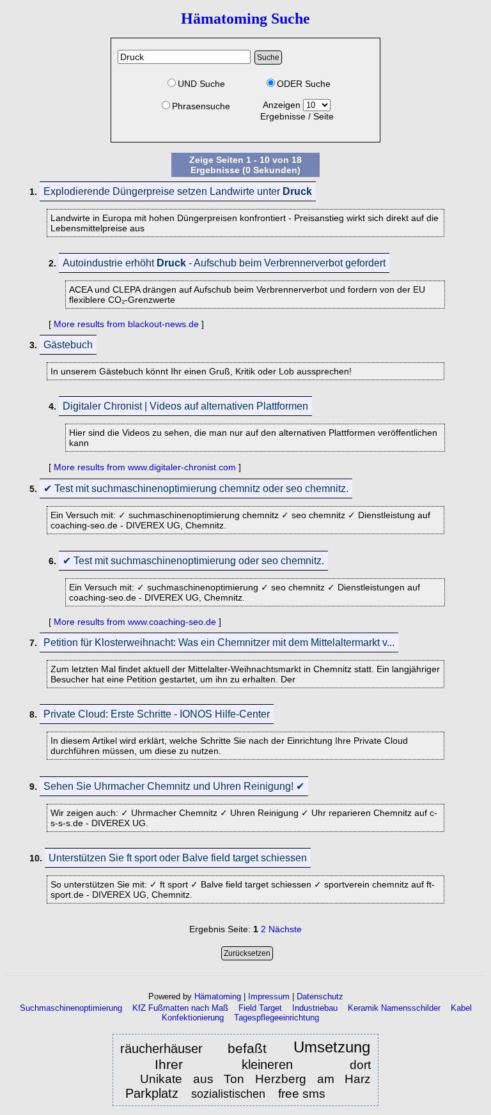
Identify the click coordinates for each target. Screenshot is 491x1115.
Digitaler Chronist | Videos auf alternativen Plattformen (185, 406)
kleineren (267, 1064)
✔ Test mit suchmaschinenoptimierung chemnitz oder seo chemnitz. (195, 488)
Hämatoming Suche (245, 18)
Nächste (285, 929)
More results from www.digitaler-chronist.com (145, 467)
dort (360, 1065)
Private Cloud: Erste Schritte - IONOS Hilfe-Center (156, 714)
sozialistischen (230, 1094)
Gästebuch (68, 344)
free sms (301, 1093)
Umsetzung (331, 1047)
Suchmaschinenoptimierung (71, 1008)
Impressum (269, 996)
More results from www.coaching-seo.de (135, 622)
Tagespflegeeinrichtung (276, 1017)
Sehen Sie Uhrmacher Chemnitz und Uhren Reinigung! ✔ (173, 786)
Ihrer (178, 1064)
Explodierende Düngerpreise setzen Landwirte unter (177, 191)
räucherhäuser (161, 1049)
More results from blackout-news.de (126, 324)
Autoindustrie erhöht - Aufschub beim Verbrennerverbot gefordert (224, 263)
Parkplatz (151, 1093)
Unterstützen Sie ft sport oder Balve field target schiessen (178, 857)
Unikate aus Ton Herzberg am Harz (255, 1079)
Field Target (260, 1008)
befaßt (251, 1048)
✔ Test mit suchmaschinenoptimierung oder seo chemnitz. (193, 560)
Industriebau (315, 1008)
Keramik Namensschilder (394, 1008)
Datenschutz (320, 996)
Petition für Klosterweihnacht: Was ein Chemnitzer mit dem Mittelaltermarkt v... (218, 642)
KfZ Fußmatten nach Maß (180, 1008)
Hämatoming (217, 996)
